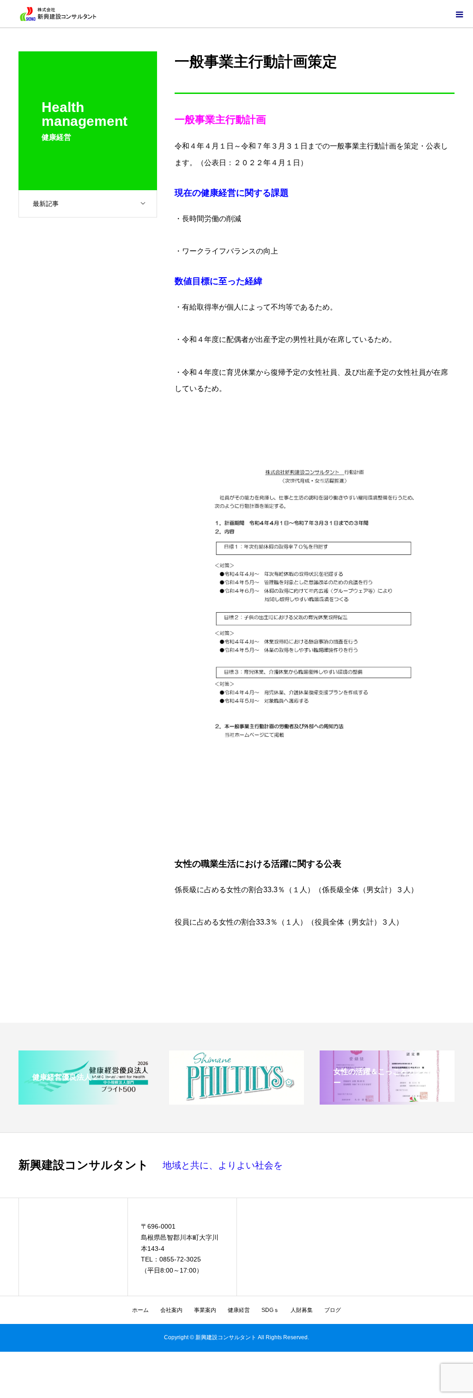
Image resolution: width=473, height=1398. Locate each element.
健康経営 (239, 1310)
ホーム (140, 1310)
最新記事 (46, 203)
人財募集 (302, 1310)
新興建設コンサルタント (83, 1165)
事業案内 (205, 1310)
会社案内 (171, 1310)
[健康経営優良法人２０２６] (85, 1098)
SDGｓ (270, 1310)
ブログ (332, 1310)
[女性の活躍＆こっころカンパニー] (387, 1098)
